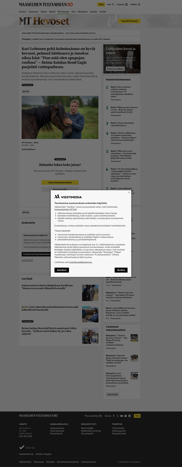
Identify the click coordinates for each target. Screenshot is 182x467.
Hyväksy (121, 270)
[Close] (129, 192)
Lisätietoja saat (73, 262)
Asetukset (61, 270)
